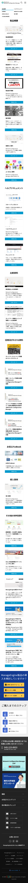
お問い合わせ (14, 302)
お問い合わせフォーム (13, 685)
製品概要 (4, 9)
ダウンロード (14, 48)
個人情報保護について (17, 861)
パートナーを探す (12, 696)
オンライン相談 (11, 690)
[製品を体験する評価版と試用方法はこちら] (14, 722)
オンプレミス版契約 (9, 858)
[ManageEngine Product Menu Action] (25, 2)
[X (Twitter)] (10, 841)
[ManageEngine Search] (21, 2)
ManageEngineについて (9, 852)
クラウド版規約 (19, 858)
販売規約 (8, 861)
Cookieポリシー (9, 864)
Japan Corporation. (16, 877)
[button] (14, 764)
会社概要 (13, 855)
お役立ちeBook (5, 14)
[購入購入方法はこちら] (14, 730)
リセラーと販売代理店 (15, 827)
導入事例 (16, 14)
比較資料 (4, 11)
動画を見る (14, 102)
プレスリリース (20, 852)
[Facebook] (13, 841)
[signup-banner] (14, 781)
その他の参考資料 (5, 16)
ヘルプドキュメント (18, 9)
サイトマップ (20, 855)
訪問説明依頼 (13, 823)
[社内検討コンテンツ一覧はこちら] (14, 714)
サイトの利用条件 (18, 864)
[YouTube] (17, 841)
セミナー (7, 855)
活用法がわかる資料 (18, 11)
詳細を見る (14, 130)
